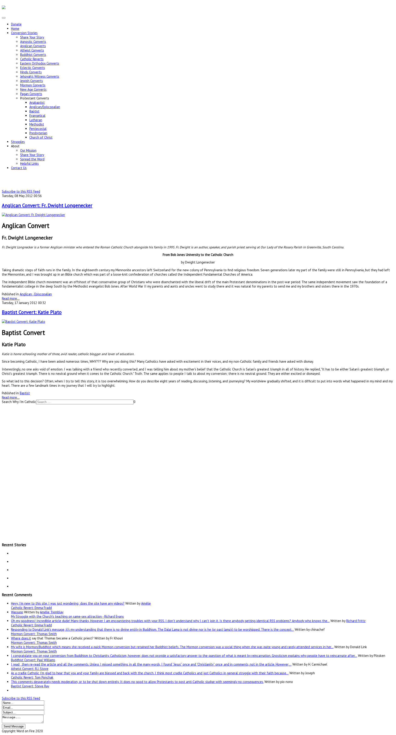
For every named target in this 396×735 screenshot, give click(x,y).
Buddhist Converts (33, 54)
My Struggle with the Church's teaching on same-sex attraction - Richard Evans (67, 616)
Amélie (146, 603)
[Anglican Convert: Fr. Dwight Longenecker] (33, 215)
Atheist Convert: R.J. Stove (29, 668)
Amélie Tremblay (51, 612)
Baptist (34, 111)
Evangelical (37, 115)
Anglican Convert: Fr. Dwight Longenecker (47, 205)
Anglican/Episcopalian (44, 107)
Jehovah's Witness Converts (39, 76)
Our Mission (28, 150)
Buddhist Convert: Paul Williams (33, 660)
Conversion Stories (24, 33)
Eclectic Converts (32, 68)
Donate (16, 24)
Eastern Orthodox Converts (39, 63)
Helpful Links (29, 163)
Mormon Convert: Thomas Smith (34, 634)
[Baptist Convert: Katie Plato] (23, 321)
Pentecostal (38, 128)
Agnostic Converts (33, 41)
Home (15, 28)
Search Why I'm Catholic (19, 402)
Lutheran (35, 120)
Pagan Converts (31, 94)
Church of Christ (40, 137)
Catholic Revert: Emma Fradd (31, 608)
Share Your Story (32, 37)
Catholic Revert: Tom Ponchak (32, 677)
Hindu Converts (31, 72)
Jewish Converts (31, 81)
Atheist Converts (32, 50)
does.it (26, 638)
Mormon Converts (32, 85)
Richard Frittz (356, 621)
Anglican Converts (33, 46)
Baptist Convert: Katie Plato (32, 312)
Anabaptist (37, 102)
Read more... (10, 298)
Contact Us (19, 168)
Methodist (36, 124)
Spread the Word (32, 159)
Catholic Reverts (32, 59)
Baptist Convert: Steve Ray (30, 686)
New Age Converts (33, 89)
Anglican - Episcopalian (36, 294)
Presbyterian (38, 133)
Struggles (18, 142)
